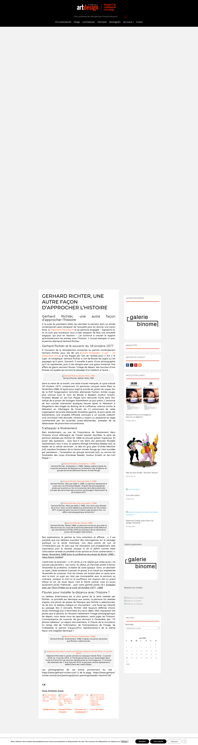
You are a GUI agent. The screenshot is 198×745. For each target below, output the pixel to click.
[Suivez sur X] (131, 365)
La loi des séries (133, 495)
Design (77, 22)
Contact (139, 22)
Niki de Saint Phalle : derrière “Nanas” (142, 472)
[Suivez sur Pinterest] (135, 365)
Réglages (124, 741)
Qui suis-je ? (128, 22)
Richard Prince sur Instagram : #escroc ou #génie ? (139, 415)
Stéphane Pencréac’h (62, 330)
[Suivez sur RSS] (140, 365)
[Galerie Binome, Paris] (140, 579)
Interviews (102, 22)
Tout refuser (158, 741)
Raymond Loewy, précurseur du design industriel (139, 521)
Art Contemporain (63, 22)
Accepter (142, 741)
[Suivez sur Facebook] (127, 365)
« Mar (127, 664)
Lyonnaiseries (88, 22)
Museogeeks (115, 22)
